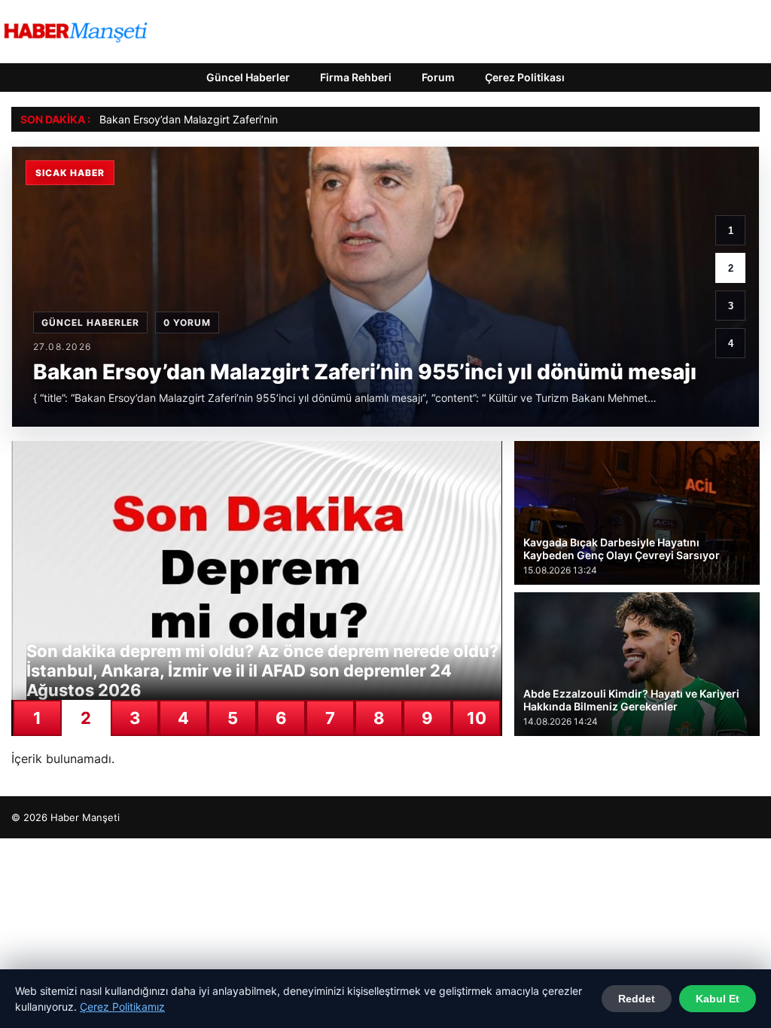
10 (476, 718)
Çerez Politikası (525, 77)
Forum (438, 77)
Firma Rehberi (356, 77)
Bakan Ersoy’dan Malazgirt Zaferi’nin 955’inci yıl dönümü (237, 119)
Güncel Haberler (248, 77)
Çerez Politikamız (122, 1006)
